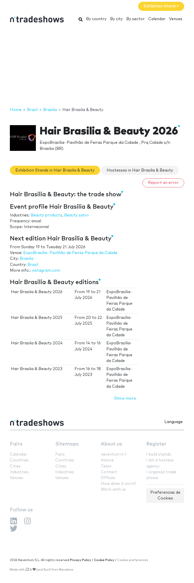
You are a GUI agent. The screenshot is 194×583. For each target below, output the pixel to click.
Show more (125, 398)
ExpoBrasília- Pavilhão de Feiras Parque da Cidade (70, 253)
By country (96, 19)
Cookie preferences (132, 560)
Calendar (156, 19)
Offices (108, 478)
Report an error (163, 183)
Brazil (33, 265)
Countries (19, 460)
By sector (135, 19)
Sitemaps (67, 444)
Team (106, 466)
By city (116, 19)
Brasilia (26, 259)
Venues (175, 19)
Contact (109, 472)
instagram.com (46, 270)
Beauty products (46, 215)
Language (173, 422)
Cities (15, 466)
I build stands (158, 454)
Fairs (16, 444)
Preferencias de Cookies (165, 495)
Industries (19, 472)
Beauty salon (76, 215)
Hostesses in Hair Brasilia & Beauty (140, 170)
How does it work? (118, 484)
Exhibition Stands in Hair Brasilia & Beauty (54, 170)
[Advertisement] (97, 66)
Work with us (113, 489)
